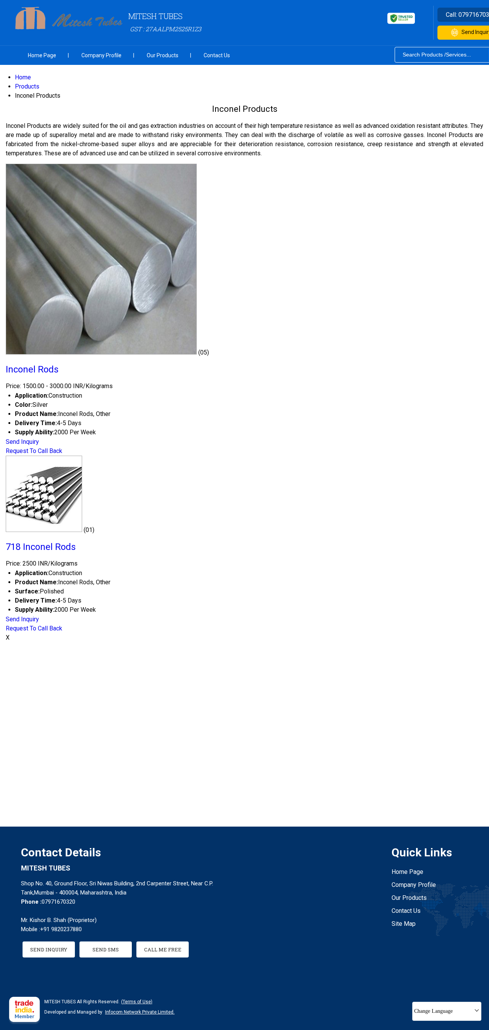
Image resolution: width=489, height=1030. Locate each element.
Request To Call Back (34, 451)
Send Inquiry (22, 441)
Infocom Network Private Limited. (140, 1012)
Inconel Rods (32, 369)
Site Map (404, 923)
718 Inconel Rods (41, 547)
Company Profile (101, 55)
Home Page (42, 55)
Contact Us (217, 55)
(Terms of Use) (136, 1001)
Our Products (162, 55)
